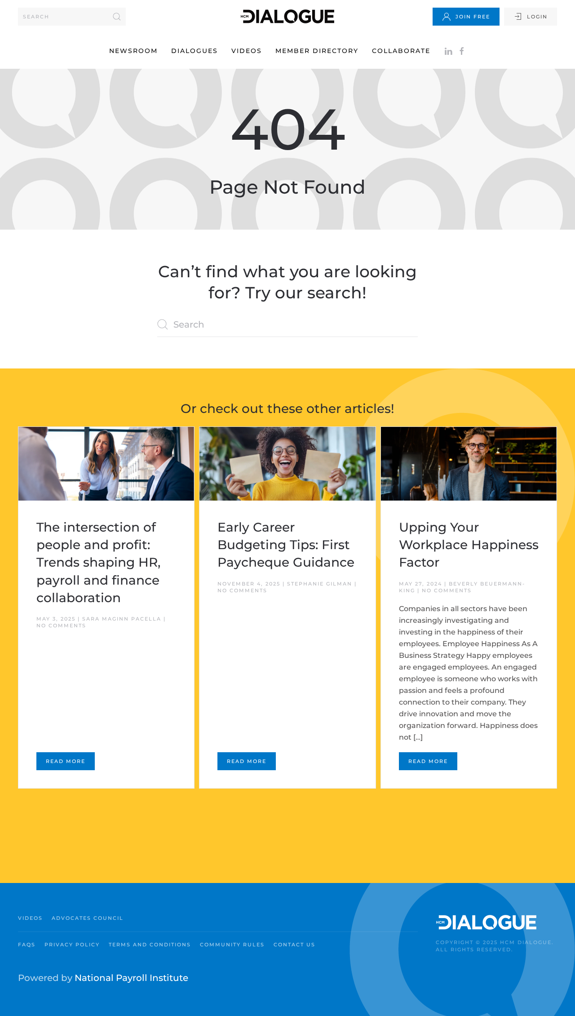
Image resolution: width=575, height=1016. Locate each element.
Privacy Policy (72, 944)
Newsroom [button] (133, 51)
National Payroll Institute (131, 977)
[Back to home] (287, 16)
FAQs (26, 944)
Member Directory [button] (316, 51)
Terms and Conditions (150, 944)
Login (537, 16)
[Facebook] (461, 51)
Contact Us (294, 944)
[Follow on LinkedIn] (448, 51)
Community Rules (232, 944)
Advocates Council (88, 918)
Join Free (473, 16)
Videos (246, 51)
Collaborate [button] (401, 51)
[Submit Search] (117, 17)
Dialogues (194, 51)
